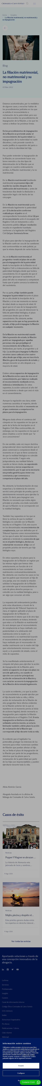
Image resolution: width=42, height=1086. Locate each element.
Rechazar (21, 1080)
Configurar (21, 1073)
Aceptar (21, 1066)
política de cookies (28, 1055)
